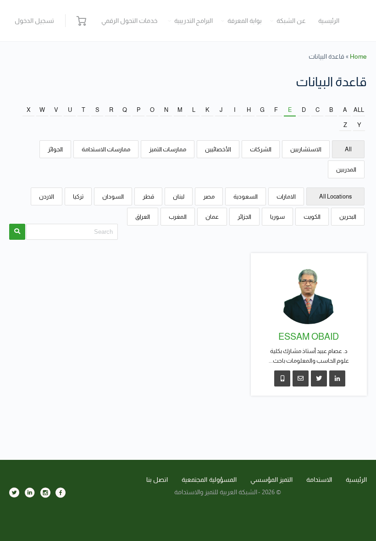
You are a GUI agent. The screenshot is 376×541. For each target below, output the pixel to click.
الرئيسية (328, 20)
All (359, 109)
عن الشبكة (291, 20)
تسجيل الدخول (34, 20)
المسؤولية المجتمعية (209, 479)
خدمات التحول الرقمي (129, 20)
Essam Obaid (308, 336)
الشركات (260, 149)
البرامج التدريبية (193, 20)
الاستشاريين (305, 149)
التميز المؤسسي (271, 479)
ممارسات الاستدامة (106, 149)
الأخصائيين (218, 149)
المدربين (346, 169)
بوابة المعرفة (244, 20)
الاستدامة (319, 479)
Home (358, 56)
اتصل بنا (157, 479)
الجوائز (55, 149)
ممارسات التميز (167, 149)
